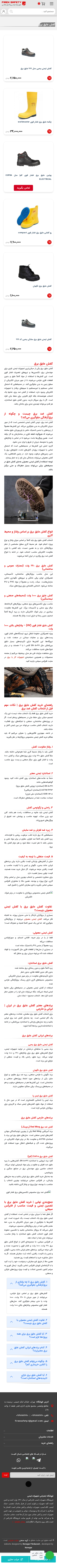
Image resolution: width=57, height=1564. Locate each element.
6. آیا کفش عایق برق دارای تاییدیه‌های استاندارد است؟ (34, 1376)
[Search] (11, 11)
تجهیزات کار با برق (15, 657)
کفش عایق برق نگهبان (42, 286)
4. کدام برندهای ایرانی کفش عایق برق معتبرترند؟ (30, 1349)
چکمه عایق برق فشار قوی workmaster (35, 122)
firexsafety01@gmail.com (29, 1421)
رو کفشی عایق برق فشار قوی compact (35, 232)
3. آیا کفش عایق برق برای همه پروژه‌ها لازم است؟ (32, 1335)
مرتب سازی (14, 1559)
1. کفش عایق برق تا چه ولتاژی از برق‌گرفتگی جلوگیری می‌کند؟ (31, 1283)
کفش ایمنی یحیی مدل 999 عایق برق (36, 68)
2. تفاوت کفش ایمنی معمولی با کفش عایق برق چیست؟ (32, 1321)
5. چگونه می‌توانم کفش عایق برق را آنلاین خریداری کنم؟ (30, 1362)
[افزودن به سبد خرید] (49, 78)
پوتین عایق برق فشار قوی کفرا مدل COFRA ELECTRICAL (28, 177)
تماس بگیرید (23, 188)
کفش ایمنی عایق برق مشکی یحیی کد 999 (34, 339)
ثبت (5, 1475)
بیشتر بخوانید (19, 1521)
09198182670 (37, 1415)
